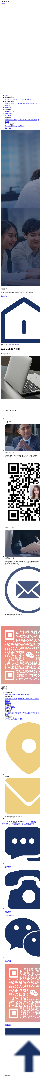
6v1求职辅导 (20, 99)
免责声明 (31, 824)
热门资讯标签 (23, 824)
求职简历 (14, 120)
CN (2, 3)
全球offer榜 (8, 113)
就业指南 (8, 120)
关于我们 (8, 126)
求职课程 (8, 107)
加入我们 (14, 126)
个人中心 (8, 116)
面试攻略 (27, 120)
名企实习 (28, 99)
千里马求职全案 (10, 99)
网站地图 (15, 824)
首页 (6, 95)
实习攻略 (34, 120)
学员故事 (8, 111)
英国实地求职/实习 (11, 103)
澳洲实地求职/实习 (24, 103)
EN (5, 3)
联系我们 (21, 126)
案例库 (13, 111)
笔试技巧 (21, 120)
